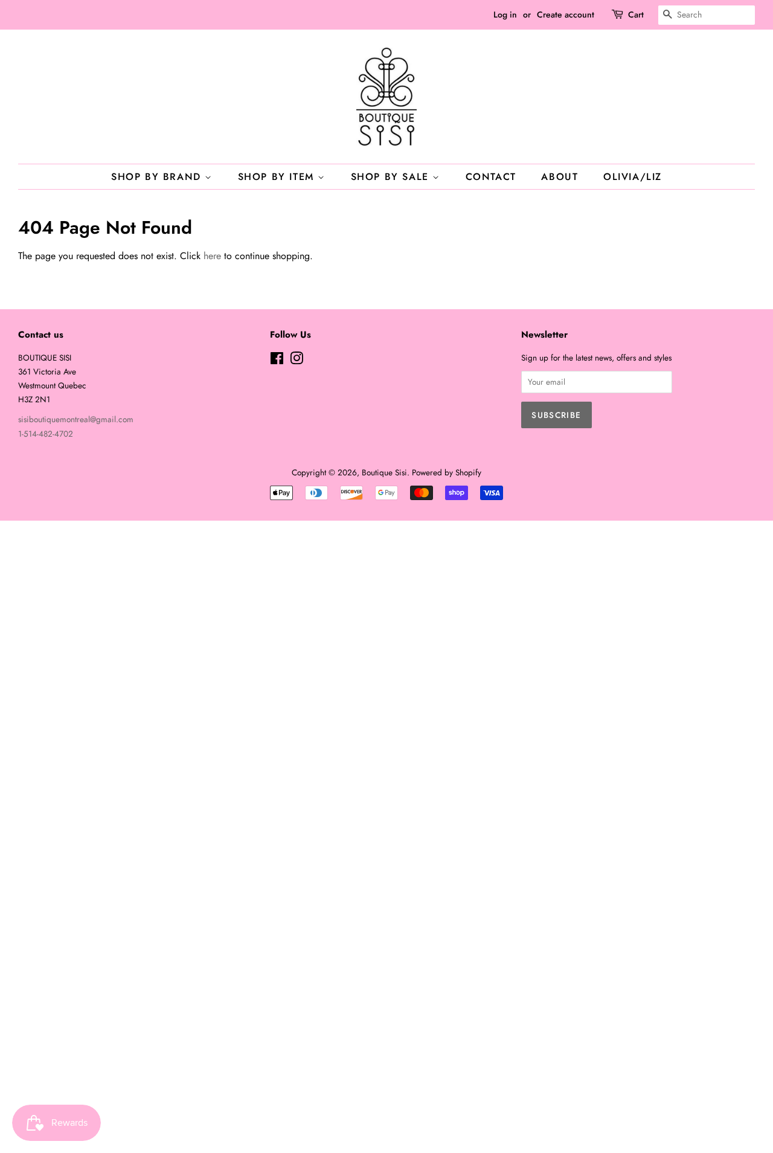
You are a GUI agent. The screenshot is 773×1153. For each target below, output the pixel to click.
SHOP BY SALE (392, 177)
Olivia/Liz (632, 177)
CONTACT (491, 177)
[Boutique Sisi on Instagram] (296, 361)
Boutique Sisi (384, 472)
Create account (565, 14)
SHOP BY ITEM (278, 177)
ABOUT (559, 177)
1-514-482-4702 (45, 434)
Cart (636, 14)
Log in (505, 14)
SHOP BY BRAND (158, 177)
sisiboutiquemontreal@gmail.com (75, 419)
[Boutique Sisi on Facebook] (277, 361)
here (212, 256)
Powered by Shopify (446, 472)
